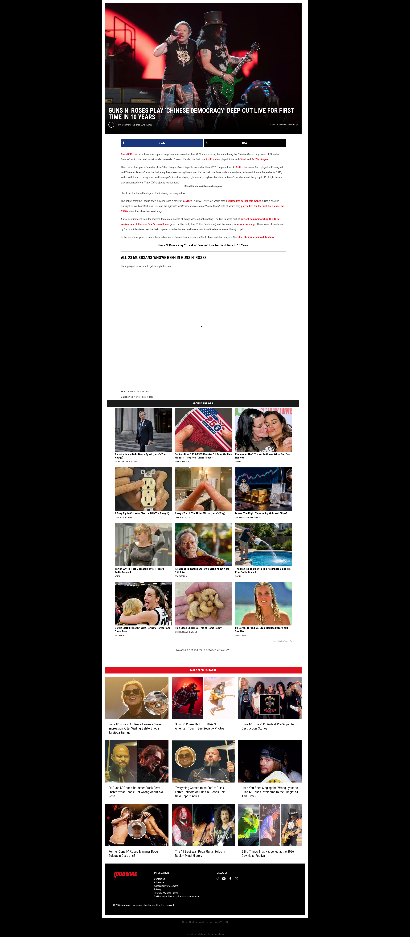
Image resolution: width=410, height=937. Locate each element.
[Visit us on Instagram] (219, 878)
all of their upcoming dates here (256, 237)
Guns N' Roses (129, 154)
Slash (243, 159)
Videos (150, 397)
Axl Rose (211, 159)
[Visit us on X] (238, 878)
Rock (143, 397)
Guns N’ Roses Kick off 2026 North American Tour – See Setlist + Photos (199, 726)
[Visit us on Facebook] (231, 878)
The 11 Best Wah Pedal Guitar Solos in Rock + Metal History (200, 854)
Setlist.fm (241, 167)
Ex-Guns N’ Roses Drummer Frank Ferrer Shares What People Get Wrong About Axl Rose (135, 792)
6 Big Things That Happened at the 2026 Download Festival (268, 854)
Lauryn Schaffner (122, 125)
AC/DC (186, 201)
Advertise (159, 882)
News (137, 397)
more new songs (246, 224)
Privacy (157, 889)
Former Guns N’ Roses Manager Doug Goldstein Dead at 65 (133, 854)
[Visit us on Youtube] (225, 878)
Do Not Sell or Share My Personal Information (177, 896)
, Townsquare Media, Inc (142, 905)
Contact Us (159, 879)
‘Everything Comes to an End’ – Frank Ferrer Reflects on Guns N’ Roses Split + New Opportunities (201, 792)
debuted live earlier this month (243, 201)
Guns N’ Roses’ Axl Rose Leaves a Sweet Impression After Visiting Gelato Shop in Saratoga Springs (135, 728)
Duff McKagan (259, 159)
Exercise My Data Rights (166, 893)
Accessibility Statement (166, 886)
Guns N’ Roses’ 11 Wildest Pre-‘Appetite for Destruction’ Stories (270, 726)
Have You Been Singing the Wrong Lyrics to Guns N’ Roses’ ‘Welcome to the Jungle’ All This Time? (270, 792)
